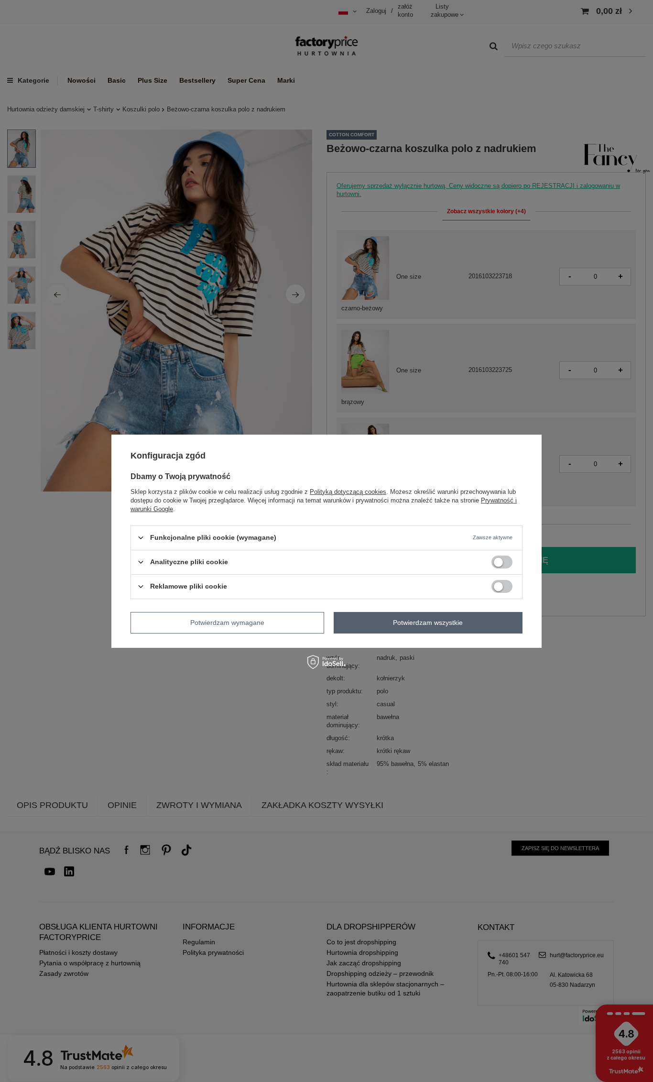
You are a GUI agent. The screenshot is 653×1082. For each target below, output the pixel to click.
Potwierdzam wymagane (227, 622)
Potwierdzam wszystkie (428, 622)
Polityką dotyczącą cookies (348, 491)
